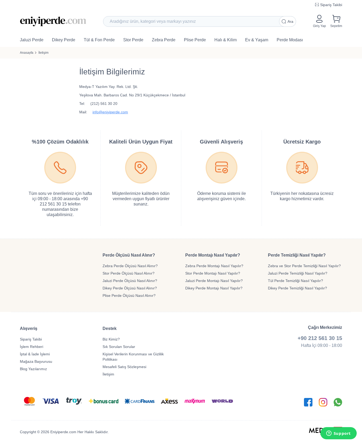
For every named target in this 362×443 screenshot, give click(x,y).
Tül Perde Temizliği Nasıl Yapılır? (295, 281)
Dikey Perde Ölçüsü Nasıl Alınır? (130, 288)
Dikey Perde (63, 40)
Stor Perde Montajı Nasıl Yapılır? (212, 273)
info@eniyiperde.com (110, 112)
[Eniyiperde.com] (53, 21)
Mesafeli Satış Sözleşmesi (124, 367)
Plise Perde (195, 40)
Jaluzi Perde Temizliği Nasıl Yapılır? (297, 273)
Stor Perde (133, 40)
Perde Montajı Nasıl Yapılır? (212, 255)
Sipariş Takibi (31, 339)
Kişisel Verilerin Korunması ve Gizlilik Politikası (133, 356)
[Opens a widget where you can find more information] (338, 433)
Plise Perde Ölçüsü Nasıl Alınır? (129, 295)
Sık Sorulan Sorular (119, 346)
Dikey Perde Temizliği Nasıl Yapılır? (297, 288)
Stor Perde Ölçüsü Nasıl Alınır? (128, 273)
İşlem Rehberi (31, 346)
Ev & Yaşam (256, 40)
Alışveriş (28, 328)
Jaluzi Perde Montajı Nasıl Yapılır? (214, 281)
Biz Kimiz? (111, 339)
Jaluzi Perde (31, 40)
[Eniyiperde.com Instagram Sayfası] (323, 402)
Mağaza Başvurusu (36, 361)
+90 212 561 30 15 (320, 338)
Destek (110, 328)
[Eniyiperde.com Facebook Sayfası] (308, 402)
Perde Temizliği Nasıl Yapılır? (297, 255)
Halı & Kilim (225, 40)
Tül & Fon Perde (99, 40)
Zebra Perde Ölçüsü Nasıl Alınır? (130, 266)
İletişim (43, 53)
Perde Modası (290, 40)
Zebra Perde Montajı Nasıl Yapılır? (214, 266)
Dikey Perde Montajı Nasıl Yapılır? (213, 288)
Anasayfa (26, 53)
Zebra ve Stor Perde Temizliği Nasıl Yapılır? (304, 266)
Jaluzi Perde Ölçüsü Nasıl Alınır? (130, 281)
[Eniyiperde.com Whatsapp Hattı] (338, 402)
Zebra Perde (163, 40)
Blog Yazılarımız (33, 369)
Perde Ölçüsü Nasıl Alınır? (129, 255)
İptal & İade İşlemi (35, 354)
